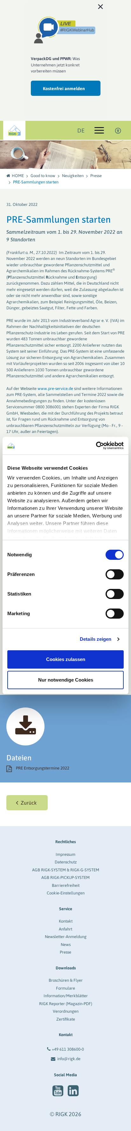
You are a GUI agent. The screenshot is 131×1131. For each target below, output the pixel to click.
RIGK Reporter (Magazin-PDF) (65, 1003)
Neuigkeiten (73, 175)
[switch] (115, 574)
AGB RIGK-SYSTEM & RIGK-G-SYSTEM (65, 870)
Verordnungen (66, 1011)
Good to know (43, 175)
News (66, 944)
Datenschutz (66, 862)
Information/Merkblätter (66, 995)
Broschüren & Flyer (66, 980)
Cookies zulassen (65, 659)
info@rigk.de (68, 1058)
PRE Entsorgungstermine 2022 (42, 768)
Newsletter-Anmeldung (65, 936)
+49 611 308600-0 (68, 1049)
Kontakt (65, 921)
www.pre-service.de (55, 388)
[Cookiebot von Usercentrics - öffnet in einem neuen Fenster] (96, 446)
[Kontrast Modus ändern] (118, 130)
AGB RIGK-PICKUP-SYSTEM (65, 877)
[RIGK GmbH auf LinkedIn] (73, 1090)
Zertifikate (65, 1019)
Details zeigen (95, 639)
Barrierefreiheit (65, 885)
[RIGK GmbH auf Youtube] (57, 1090)
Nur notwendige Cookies (65, 680)
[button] (27, 802)
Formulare (65, 988)
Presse (96, 175)
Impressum (65, 854)
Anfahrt (65, 929)
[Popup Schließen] (100, 6)
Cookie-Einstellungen (66, 893)
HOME (18, 175)
